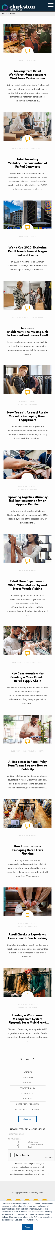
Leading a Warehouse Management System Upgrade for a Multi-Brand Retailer (27, 1020)
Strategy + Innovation (27, 927)
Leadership (27, 1078)
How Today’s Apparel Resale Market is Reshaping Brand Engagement (27, 416)
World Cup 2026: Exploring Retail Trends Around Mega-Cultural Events (27, 251)
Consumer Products (35, 1145)
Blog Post (23, 60)
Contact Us (27, 1094)
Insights (27, 1072)
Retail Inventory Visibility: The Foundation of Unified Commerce (27, 163)
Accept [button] (27, 1227)
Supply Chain (29, 149)
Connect (27, 1119)
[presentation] (31, 1155)
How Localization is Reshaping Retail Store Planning (27, 849)
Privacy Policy (27, 1088)
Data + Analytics (29, 751)
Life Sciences (33, 1142)
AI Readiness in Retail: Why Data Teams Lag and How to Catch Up (27, 765)
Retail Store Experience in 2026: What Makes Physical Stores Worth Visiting (27, 585)
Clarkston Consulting (18, 7)
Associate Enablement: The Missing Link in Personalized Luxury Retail (27, 331)
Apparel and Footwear (27, 405)
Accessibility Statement (27, 1110)
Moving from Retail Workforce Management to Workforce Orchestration (27, 74)
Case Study (23, 486)
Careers (27, 1083)
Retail (33, 60)
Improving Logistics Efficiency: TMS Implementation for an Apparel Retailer (28, 500)
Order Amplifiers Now (27, 1104)
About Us (27, 1099)
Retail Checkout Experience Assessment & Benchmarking (27, 936)
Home (4, 13)
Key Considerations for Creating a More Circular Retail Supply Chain (27, 677)
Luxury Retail (37, 317)
